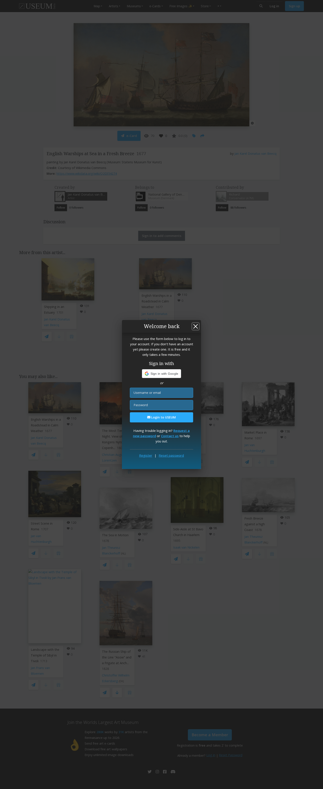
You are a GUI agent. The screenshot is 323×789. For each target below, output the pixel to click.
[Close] (195, 326)
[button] (161, 373)
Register (145, 455)
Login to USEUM (163, 417)
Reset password (171, 455)
